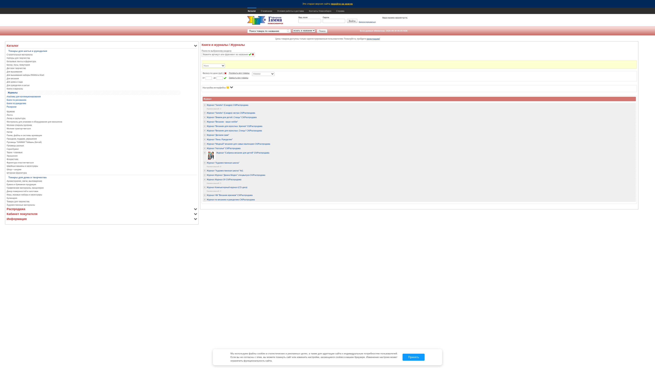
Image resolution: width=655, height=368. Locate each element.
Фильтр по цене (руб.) (213, 73)
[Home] (256, 20)
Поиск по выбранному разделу (216, 51)
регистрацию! (373, 39)
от (204, 78)
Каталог (252, 11)
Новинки (256, 74)
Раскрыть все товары (239, 73)
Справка (340, 11)
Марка (206, 66)
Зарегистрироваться (367, 22)
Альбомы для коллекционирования (24, 96)
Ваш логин (303, 17)
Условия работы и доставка (290, 11)
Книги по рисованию (16, 100)
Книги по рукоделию (16, 103)
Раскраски (12, 107)
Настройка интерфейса (214, 88)
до (215, 78)
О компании (266, 11)
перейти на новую (342, 3)
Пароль (326, 17)
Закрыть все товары (238, 78)
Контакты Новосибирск (320, 11)
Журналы (13, 92)
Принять (413, 357)
